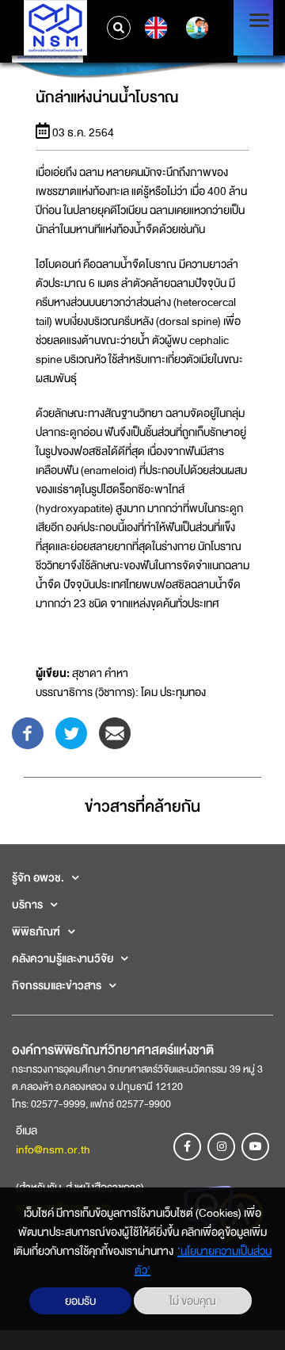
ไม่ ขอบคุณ (192, 1300)
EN (154, 28)
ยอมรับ (80, 1300)
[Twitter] (71, 731)
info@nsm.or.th (53, 1149)
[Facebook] (28, 731)
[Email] (115, 731)
